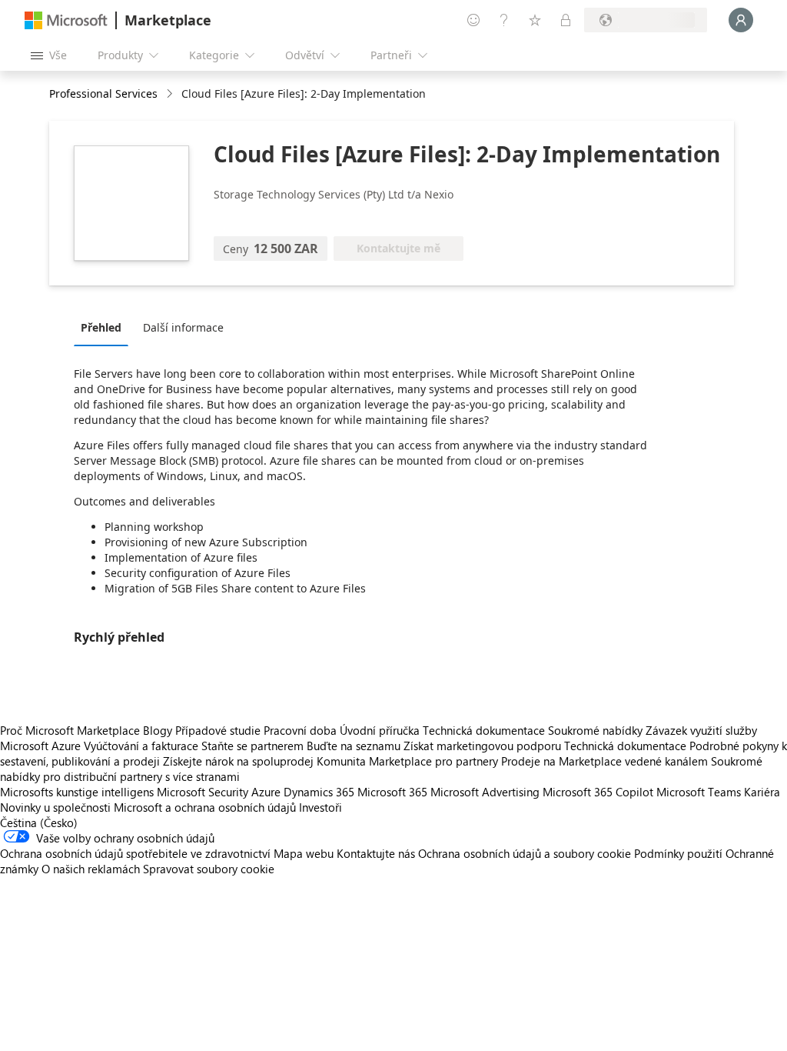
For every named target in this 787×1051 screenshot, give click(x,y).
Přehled (101, 327)
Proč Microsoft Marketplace (70, 730)
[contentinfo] (171, 94)
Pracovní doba (300, 730)
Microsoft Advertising (485, 791)
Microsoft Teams (698, 791)
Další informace (183, 327)
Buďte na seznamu (353, 745)
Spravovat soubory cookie (208, 868)
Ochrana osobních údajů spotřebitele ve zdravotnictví (135, 853)
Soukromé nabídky (595, 730)
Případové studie (218, 730)
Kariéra (762, 791)
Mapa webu (304, 853)
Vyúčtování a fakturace (141, 745)
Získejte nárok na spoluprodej (238, 761)
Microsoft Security (202, 791)
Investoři (320, 807)
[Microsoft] (66, 20)
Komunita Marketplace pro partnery (407, 761)
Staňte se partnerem (252, 745)
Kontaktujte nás (376, 853)
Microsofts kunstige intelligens (77, 791)
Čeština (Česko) (39, 822)
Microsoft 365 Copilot (598, 791)
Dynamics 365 (319, 791)
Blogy (157, 730)
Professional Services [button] (103, 93)
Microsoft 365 (392, 791)
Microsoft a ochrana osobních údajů (205, 807)
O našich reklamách (91, 868)
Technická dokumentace (484, 730)
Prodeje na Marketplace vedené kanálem (604, 761)
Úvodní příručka (380, 730)
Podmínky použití (678, 853)
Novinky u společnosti (55, 807)
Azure (266, 791)
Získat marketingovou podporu (482, 745)
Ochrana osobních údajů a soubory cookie (524, 853)
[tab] (105, 327)
